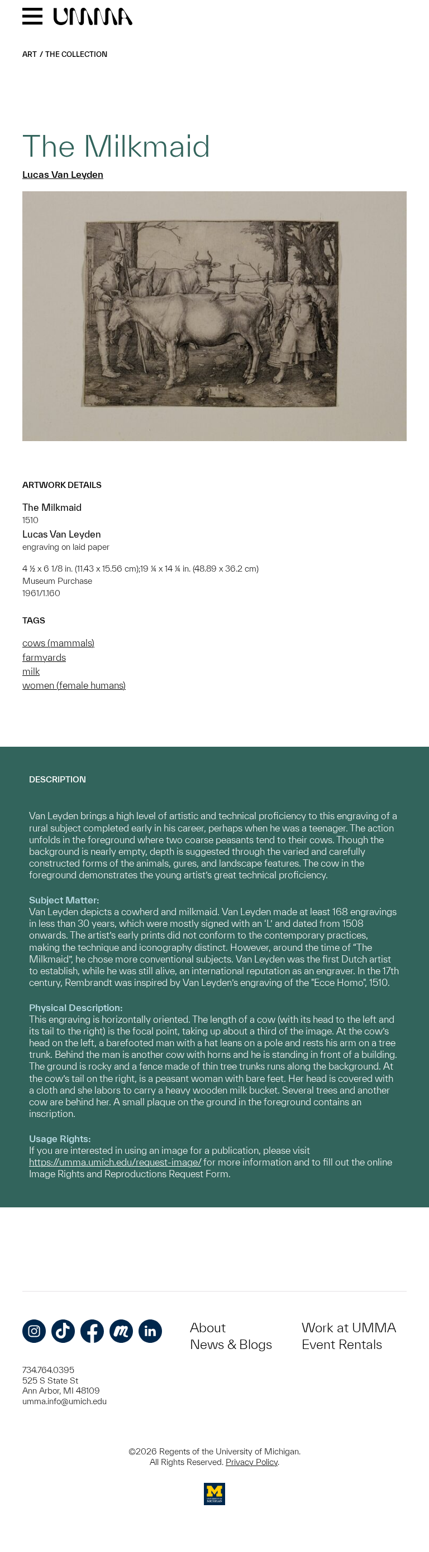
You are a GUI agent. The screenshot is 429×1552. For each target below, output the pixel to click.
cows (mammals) (58, 642)
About (208, 1327)
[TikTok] (63, 1331)
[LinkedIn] (150, 1331)
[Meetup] (121, 1331)
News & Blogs (231, 1344)
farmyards (44, 657)
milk (31, 671)
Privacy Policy (252, 1462)
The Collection (76, 54)
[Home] (93, 17)
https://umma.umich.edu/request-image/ (115, 1162)
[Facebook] (92, 1331)
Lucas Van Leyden (62, 174)
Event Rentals (342, 1344)
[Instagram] (34, 1331)
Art (29, 54)
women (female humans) (74, 685)
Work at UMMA (349, 1327)
